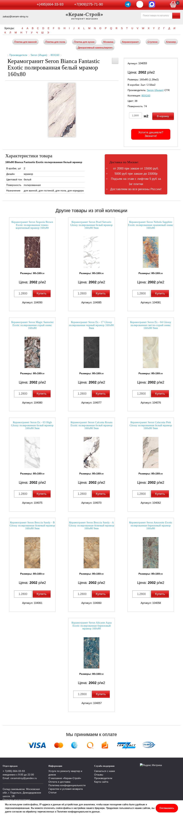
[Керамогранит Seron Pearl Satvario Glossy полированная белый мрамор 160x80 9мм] (91, 252)
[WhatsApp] (139, 4)
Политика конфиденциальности (67, 785)
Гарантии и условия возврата (65, 788)
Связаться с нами (104, 771)
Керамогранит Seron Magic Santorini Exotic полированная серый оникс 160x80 (32, 325)
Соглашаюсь (167, 808)
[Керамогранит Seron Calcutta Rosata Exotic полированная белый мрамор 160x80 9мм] (91, 452)
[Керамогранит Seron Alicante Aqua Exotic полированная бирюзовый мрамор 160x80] (91, 653)
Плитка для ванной (25, 41)
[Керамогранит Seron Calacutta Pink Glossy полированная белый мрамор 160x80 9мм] (150, 452)
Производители (18, 55)
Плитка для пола (55, 41)
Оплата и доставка (59, 781)
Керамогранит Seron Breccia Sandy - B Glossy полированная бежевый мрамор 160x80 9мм (32, 525)
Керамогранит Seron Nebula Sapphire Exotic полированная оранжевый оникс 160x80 (150, 225)
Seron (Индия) (39, 55)
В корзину (163, 116)
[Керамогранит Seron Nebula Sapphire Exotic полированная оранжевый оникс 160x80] (150, 252)
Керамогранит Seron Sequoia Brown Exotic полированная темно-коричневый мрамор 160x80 (32, 225)
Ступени (152, 41)
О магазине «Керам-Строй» (64, 778)
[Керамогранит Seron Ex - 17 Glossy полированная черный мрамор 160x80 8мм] (91, 352)
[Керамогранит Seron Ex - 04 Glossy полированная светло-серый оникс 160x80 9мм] (150, 352)
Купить (41, 293)
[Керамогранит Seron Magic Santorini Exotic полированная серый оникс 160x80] (32, 352)
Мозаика (108, 41)
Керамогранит (130, 41)
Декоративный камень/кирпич (95, 47)
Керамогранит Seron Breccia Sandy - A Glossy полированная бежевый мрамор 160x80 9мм (91, 525)
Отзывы (98, 774)
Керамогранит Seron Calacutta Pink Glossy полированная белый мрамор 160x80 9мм (151, 425)
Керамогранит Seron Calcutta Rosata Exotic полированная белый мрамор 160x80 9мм (91, 425)
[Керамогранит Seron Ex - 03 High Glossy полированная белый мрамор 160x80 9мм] (32, 452)
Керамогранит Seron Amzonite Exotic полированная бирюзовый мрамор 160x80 (150, 525)
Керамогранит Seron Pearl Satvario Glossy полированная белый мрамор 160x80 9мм (91, 225)
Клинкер (171, 41)
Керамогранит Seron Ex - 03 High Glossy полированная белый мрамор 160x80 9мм (32, 425)
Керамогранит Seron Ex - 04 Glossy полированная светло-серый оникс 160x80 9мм (150, 325)
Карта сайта (101, 781)
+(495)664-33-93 (50, 4)
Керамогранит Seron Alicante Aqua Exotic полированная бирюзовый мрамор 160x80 (91, 625)
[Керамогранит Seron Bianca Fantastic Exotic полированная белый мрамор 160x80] (62, 110)
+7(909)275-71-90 (88, 4)
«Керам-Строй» (84, 14)
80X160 (55, 55)
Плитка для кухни (84, 41)
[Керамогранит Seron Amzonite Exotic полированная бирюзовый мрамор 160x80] (150, 552)
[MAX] (152, 4)
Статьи (52, 792)
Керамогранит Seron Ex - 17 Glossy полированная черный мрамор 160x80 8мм (91, 325)
